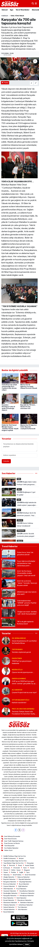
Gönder (6, 461)
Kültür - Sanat (16, 870)
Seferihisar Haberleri (26, 905)
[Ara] (33, 3)
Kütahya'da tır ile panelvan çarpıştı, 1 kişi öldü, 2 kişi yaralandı (26, 514)
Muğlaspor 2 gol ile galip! (26, 493)
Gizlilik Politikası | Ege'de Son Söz (14, 856)
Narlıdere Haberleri (26, 902)
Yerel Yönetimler (22, 10)
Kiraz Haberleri (8, 898)
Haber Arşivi (8, 850)
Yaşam (5, 872)
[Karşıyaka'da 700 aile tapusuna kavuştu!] (19, 68)
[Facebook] (15, 830)
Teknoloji (6, 875)
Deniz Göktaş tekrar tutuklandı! (25, 524)
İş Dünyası (6, 868)
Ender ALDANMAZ (19, 678)
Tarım (25, 868)
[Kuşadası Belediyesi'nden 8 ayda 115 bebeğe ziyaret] (10, 398)
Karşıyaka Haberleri (9, 895)
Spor (19, 489)
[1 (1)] (19, 165)
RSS (5, 935)
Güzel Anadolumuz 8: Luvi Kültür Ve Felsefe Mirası (24, 642)
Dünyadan (21, 530)
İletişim (21, 858)
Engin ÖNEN (17, 658)
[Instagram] (23, 830)
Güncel (4, 10)
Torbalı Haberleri (9, 909)
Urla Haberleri (22, 909)
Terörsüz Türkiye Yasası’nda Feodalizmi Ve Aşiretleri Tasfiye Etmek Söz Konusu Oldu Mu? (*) (24, 713)
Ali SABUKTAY (17, 690)
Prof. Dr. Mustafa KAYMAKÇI (23, 709)
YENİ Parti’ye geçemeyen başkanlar (22, 662)
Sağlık (21, 872)
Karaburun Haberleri (27, 893)
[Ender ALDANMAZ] (6, 681)
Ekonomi (12, 865)
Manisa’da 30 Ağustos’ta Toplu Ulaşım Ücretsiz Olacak (28, 386)
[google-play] (19, 924)
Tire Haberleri (22, 907)
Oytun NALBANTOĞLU (20, 700)
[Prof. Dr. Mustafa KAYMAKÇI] (6, 711)
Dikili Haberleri (8, 888)
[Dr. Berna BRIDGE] (6, 641)
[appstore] (19, 918)
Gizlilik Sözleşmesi (9, 858)
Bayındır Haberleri (9, 879)
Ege (11, 10)
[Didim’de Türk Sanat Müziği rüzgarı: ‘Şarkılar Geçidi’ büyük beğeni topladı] (10, 419)
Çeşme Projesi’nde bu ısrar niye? (24, 692)
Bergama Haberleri (9, 882)
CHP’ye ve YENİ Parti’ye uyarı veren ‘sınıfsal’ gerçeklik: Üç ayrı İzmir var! (24, 682)
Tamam (27, 944)
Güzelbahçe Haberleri (26, 891)
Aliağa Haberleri (8, 877)
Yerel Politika (17, 875)
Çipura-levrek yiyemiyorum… (23, 672)
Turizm (32, 868)
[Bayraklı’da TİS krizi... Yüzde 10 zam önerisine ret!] (28, 398)
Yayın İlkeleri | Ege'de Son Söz (13, 863)
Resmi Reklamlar (8, 912)
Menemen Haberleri (10, 902)
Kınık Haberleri (21, 898)
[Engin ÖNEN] (6, 661)
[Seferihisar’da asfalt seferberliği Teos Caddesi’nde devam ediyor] (10, 378)
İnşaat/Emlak (29, 865)
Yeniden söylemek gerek (21, 652)
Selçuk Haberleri (8, 907)
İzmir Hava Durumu (10, 838)
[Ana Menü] (36, 3)
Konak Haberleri (8, 900)
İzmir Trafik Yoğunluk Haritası (13, 841)
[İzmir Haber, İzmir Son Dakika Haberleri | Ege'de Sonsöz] (10, 3)
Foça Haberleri (21, 888)
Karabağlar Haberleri (10, 893)
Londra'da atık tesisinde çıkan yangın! (25, 535)
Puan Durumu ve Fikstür (12, 843)
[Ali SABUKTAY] (6, 691)
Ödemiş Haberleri (9, 905)
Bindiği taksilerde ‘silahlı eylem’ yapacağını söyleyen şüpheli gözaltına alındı (27, 504)
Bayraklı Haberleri (25, 879)
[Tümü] (36, 473)
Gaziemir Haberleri (9, 891)
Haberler (4, 16)
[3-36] (19, 291)
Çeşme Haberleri (9, 886)
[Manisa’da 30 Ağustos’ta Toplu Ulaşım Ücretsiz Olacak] (28, 378)
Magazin (27, 870)
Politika (13, 872)
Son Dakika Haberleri (11, 848)
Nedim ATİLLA (17, 669)
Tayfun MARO (17, 649)
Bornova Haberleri (9, 884)
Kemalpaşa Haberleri (27, 895)
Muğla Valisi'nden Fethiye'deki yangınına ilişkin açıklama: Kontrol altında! (26, 483)
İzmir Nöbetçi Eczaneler (12, 836)
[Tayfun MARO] (6, 651)
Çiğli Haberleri (23, 886)
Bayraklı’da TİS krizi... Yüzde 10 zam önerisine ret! (28, 406)
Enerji (20, 865)
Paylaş (6, 82)
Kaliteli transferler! (19, 703)
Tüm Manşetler (9, 845)
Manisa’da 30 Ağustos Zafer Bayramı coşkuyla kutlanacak (28, 426)
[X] (19, 830)
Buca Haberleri (24, 884)
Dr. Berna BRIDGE (19, 638)
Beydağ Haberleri (25, 882)
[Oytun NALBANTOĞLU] (6, 701)
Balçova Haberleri (24, 877)
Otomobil (16, 868)
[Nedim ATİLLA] (6, 671)
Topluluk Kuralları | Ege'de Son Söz (15, 861)
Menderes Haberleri (24, 900)
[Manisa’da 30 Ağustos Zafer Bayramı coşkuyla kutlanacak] (28, 419)
